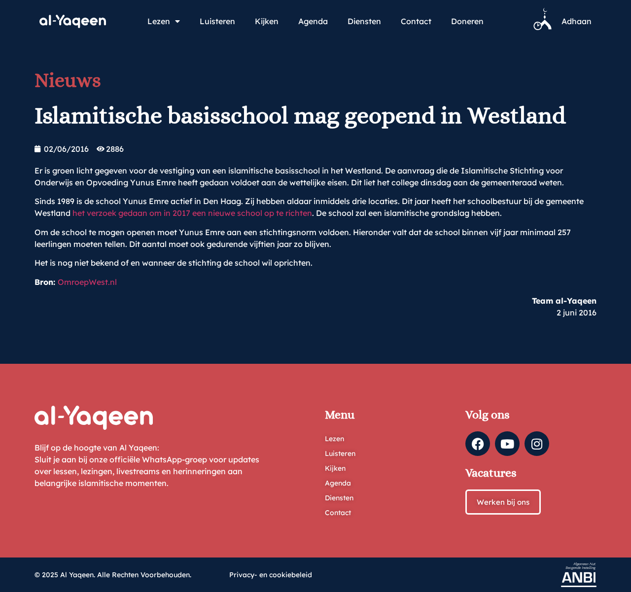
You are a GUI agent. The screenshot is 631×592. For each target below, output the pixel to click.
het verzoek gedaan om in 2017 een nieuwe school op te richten (192, 213)
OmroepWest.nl (87, 282)
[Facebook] (477, 443)
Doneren (467, 21)
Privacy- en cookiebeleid (270, 574)
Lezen (158, 21)
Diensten (364, 21)
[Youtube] (507, 443)
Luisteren (217, 21)
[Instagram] (537, 443)
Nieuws (68, 80)
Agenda (313, 21)
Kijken (267, 21)
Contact (416, 21)
